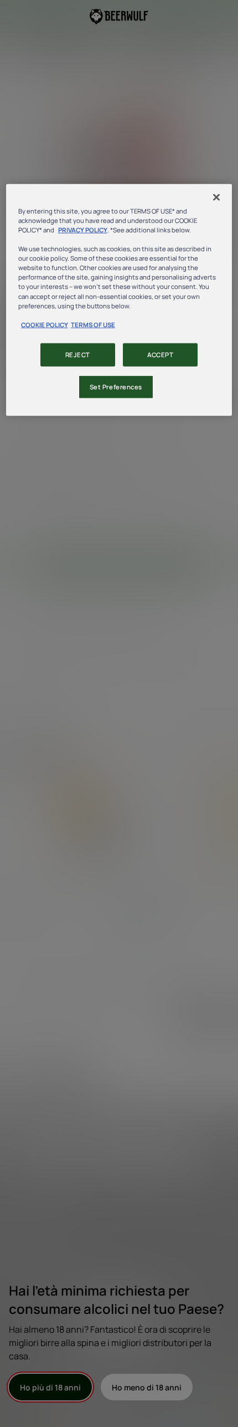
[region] (119, 300)
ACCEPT (160, 354)
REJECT (77, 354)
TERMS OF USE (93, 324)
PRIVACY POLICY (82, 230)
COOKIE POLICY (44, 324)
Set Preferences (116, 386)
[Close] (216, 197)
